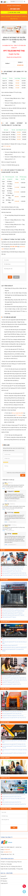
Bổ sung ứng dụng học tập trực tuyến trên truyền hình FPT (14, 647)
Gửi (10, 277)
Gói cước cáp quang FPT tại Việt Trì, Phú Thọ (11, 684)
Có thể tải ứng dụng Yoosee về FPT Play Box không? (13, 610)
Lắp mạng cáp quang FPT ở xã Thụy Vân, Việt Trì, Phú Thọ (14, 575)
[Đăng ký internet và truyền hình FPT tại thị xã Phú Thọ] (14, 558)
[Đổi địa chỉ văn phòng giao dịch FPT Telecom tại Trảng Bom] (14, 594)
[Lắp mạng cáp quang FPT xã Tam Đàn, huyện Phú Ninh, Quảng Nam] (14, 732)
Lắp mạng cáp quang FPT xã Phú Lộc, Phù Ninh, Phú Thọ (14, 753)
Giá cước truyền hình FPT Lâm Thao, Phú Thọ (11, 571)
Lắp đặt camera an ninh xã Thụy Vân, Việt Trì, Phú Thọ (13, 794)
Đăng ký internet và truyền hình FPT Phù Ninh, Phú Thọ (13, 744)
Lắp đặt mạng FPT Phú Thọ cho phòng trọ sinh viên (13, 566)
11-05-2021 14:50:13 (12, 521)
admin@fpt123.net (8, 852)
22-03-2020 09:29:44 (10, 530)
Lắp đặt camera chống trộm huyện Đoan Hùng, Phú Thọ (14, 804)
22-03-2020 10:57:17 (12, 544)
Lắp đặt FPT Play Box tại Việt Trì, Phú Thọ (11, 682)
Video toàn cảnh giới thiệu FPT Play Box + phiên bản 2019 (14, 608)
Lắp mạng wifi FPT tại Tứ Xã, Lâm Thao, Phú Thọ (12, 568)
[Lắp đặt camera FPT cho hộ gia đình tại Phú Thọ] (14, 786)
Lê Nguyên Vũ (13, 491)
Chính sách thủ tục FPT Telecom (9, 617)
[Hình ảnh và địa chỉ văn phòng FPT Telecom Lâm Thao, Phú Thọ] (14, 700)
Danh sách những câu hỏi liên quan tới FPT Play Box (13, 615)
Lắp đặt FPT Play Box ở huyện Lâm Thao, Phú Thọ (12, 715)
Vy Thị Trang (13, 512)
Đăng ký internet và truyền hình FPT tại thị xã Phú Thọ (13, 564)
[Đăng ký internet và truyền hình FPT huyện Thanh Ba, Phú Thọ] (14, 767)
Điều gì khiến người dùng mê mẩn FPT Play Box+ (12, 613)
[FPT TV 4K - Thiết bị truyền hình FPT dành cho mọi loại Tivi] (14, 630)
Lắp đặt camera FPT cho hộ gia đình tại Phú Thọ (12, 792)
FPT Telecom (19, 415)
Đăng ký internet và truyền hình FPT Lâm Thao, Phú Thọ (14, 717)
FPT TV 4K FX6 (6, 146)
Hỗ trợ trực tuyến (14, 12)
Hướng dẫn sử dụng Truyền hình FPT (10, 645)
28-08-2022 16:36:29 (10, 488)
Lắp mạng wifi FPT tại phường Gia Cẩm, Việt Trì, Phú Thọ (14, 573)
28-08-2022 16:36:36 (12, 500)
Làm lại (16, 277)
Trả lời (3, 488)
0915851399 (15, 9)
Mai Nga (12, 533)
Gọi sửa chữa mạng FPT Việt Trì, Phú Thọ (11, 675)
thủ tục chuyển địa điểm (17, 413)
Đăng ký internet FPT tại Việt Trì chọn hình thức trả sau (13, 673)
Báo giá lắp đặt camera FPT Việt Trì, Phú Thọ (11, 796)
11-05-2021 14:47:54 (10, 509)
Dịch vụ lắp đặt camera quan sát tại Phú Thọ (11, 802)
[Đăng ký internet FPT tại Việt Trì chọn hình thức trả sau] (14, 666)
